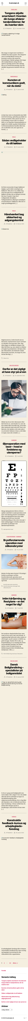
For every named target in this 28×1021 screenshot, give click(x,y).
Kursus (14, 816)
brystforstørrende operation (10, 584)
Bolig (14, 136)
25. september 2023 (20, 375)
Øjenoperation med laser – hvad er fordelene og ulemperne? (14, 448)
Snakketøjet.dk (14, 3)
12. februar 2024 (20, 224)
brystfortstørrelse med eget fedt (11, 586)
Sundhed (14, 440)
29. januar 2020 (20, 832)
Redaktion (9, 28)
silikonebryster (7, 587)
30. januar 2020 (20, 677)
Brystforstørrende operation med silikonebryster (14, 543)
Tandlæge (14, 9)
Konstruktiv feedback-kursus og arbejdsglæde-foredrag (14, 825)
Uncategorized (14, 365)
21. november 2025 (20, 28)
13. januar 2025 (20, 89)
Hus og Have (14, 661)
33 (10, 963)
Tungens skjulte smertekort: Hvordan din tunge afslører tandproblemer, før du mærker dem (14, 19)
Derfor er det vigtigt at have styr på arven (14, 370)
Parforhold (14, 76)
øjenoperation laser (8, 529)
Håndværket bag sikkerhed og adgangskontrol (14, 217)
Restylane (20, 653)
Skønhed (18, 536)
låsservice (6, 358)
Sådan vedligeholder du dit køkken (14, 142)
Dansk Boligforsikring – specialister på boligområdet (14, 669)
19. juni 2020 (20, 549)
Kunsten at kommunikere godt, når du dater (14, 82)
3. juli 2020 (20, 456)
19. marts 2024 (20, 147)
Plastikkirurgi (11, 536)
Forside (3, 970)
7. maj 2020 (20, 608)
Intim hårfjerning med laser (10, 653)
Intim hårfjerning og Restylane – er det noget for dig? (13, 601)
